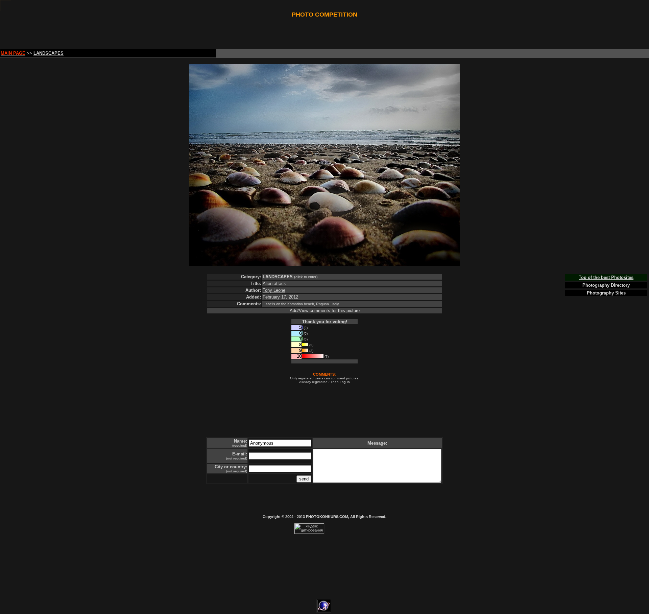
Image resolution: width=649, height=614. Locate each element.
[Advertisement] (324, 33)
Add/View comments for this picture (325, 310)
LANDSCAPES (278, 276)
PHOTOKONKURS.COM (327, 517)
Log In (345, 382)
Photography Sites (606, 293)
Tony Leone (274, 290)
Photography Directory (606, 285)
